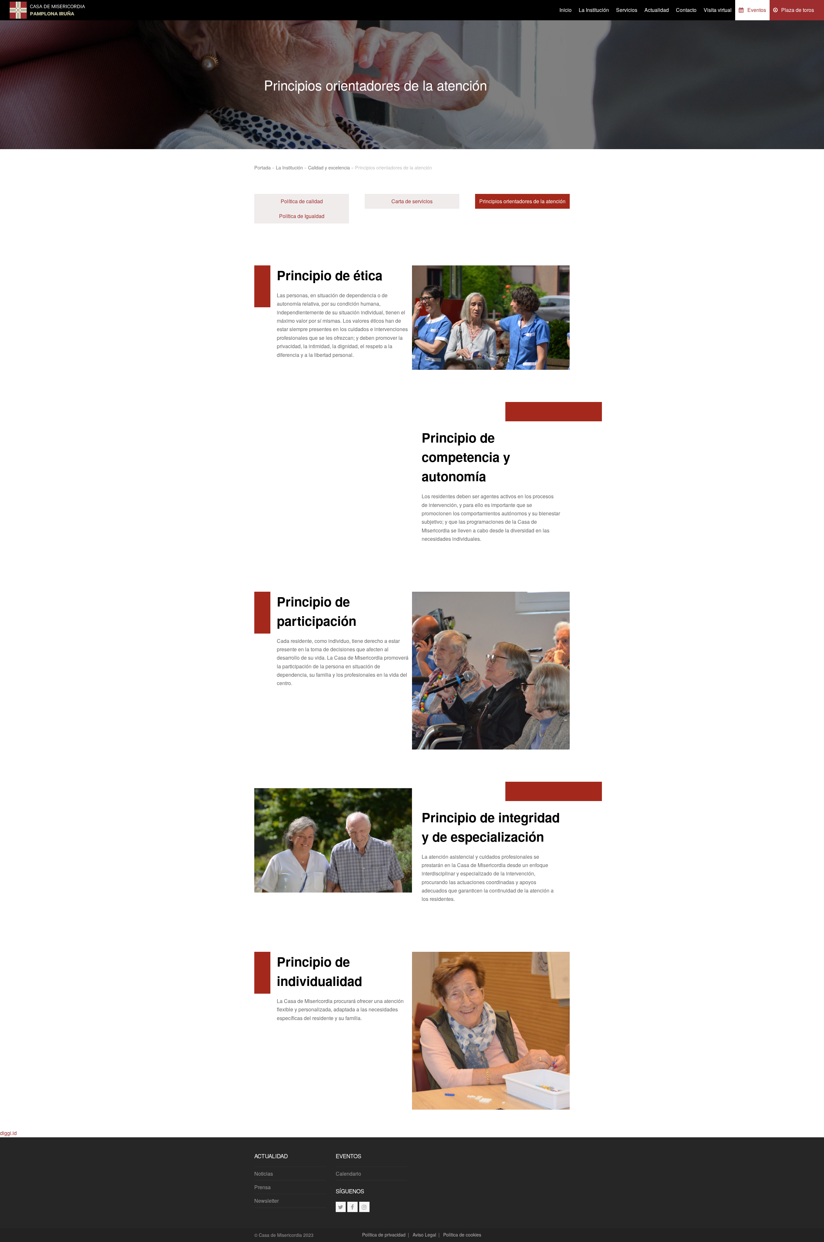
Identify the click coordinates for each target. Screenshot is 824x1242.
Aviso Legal (424, 1234)
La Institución (289, 167)
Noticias (263, 1173)
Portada (262, 167)
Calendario (348, 1173)
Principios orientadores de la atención (522, 201)
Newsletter (266, 1200)
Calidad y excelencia (329, 167)
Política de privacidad (384, 1234)
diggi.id (8, 1133)
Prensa (262, 1187)
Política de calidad (302, 201)
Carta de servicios (412, 201)
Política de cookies (462, 1234)
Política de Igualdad (301, 216)
